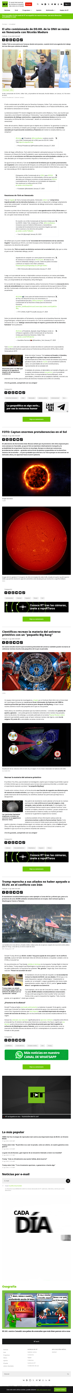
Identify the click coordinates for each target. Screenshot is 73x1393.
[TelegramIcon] (51, 4)
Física (49, 848)
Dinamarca (31, 848)
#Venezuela (39, 259)
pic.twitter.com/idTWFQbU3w (25, 337)
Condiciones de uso (33, 1366)
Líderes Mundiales (8, 1366)
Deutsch (33, 1386)
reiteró (45, 200)
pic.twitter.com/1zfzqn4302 (24, 185)
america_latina (43, 398)
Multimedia (50, 10)
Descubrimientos (19, 848)
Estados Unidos (32, 1046)
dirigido (35, 700)
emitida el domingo (34, 964)
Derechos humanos (11, 398)
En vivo (28, 4)
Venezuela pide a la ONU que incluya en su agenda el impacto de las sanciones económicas (12, 371)
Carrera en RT (32, 1363)
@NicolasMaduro (37, 138)
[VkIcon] (42, 4)
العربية (26, 1386)
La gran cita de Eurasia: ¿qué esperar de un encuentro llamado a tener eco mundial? (32, 1153)
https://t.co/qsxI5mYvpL (26, 142)
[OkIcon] (58, 4)
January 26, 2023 (35, 234)
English (40, 1386)
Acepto (13, 1186)
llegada (11, 200)
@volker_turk (20, 306)
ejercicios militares (47, 1020)
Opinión (38, 10)
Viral (16, 10)
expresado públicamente (29, 1007)
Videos (5, 1358)
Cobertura (30, 1360)
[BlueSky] (55, 4)
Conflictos (9, 1046)
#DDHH (50, 175)
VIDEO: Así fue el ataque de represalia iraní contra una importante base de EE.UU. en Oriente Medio (35, 1138)
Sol (42, 598)
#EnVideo (19, 296)
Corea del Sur (20, 1046)
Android (54, 1352)
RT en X (36, 1341)
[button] (36, 68)
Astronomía (9, 598)
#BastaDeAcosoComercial (32, 306)
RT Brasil (19, 1386)
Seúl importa (34, 1011)
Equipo (30, 1357)
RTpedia (5, 1363)
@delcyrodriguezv (38, 300)
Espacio (27, 598)
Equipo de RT (64, 10)
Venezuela (31, 398)
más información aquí (43, 1390)
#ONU (42, 175)
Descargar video (8, 90)
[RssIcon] (46, 1380)
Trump (50, 1046)
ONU (23, 398)
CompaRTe (11, 1386)
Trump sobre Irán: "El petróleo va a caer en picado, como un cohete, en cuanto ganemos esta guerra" (35, 1146)
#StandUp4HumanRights (24, 265)
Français (47, 1386)
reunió (45, 362)
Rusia (35, 598)
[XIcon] (48, 4)
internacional (55, 398)
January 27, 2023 (49, 145)
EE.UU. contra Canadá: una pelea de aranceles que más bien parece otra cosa (36, 1331)
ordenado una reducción (20, 1020)
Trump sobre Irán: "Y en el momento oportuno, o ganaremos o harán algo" (28, 1165)
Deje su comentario (36, 419)
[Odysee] (30, 1380)
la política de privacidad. (15, 1186)
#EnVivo (18, 138)
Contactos (31, 1355)
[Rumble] (45, 4)
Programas (26, 10)
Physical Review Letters (57, 715)
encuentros (49, 372)
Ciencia (19, 598)
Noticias (7, 10)
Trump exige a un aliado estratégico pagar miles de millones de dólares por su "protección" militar (11, 991)
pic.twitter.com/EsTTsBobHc (24, 231)
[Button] (38, 4)
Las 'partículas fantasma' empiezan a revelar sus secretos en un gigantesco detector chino (11, 817)
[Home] (5, 4)
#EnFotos (19, 331)
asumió (10, 347)
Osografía (9, 1286)
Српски (54, 1386)
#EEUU (54, 179)
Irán (42, 1046)
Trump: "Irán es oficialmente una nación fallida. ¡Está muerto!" (24, 1159)
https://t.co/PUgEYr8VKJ (39, 265)
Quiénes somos (32, 1352)
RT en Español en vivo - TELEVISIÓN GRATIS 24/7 (22, 1116)
